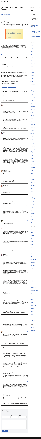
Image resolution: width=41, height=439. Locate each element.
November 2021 (33, 47)
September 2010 (33, 185)
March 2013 (32, 140)
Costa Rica (32, 244)
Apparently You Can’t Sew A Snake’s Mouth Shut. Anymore (35, 28)
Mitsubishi (32, 277)
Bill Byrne (4, 254)
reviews (32, 299)
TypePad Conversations (34, 318)
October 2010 (32, 183)
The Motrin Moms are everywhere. (5, 14)
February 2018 (33, 84)
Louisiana (32, 269)
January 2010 (32, 197)
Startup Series (33, 308)
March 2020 (32, 60)
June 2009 (32, 207)
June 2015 (32, 100)
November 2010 (33, 182)
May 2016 (32, 94)
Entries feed (32, 327)
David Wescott (5, 185)
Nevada (32, 283)
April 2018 (32, 81)
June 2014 (32, 118)
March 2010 (32, 194)
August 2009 (32, 204)
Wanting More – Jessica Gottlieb (35, 37)
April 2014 (32, 121)
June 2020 (32, 57)
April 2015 (32, 103)
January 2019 (32, 72)
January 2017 (32, 91)
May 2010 (32, 191)
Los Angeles (32, 268)
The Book (32, 314)
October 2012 (32, 148)
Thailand (32, 312)
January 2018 (32, 85)
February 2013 (33, 142)
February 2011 (33, 177)
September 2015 (33, 97)
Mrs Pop (4, 347)
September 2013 (33, 131)
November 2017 (33, 87)
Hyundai (32, 254)
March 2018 (32, 82)
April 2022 (32, 45)
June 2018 (32, 78)
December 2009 (33, 198)
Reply (27, 96)
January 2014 (32, 125)
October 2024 (32, 44)
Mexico (32, 274)
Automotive (32, 235)
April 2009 (32, 210)
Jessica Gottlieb (33, 31)
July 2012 (32, 152)
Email (11, 415)
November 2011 (33, 164)
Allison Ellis (5, 331)
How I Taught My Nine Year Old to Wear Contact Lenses (35, 32)
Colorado (32, 241)
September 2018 (33, 76)
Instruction (32, 257)
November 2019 (33, 63)
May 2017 (32, 90)
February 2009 (33, 213)
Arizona (32, 232)
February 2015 (33, 106)
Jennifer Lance (5, 220)
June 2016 (32, 93)
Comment (3, 419)
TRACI (4, 132)
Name (3, 415)
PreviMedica (32, 296)
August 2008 (32, 222)
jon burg (4, 227)
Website (20, 415)
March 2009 (32, 212)
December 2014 (33, 109)
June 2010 (32, 189)
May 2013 (32, 137)
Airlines (32, 229)
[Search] (39, 7)
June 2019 (32, 66)
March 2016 (32, 96)
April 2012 (32, 157)
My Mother (32, 281)
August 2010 (32, 186)
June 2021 (32, 48)
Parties (31, 293)
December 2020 (33, 51)
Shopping (32, 302)
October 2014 (32, 112)
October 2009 (32, 201)
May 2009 (32, 209)
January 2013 (32, 143)
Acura (31, 228)
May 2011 (32, 173)
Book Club (32, 238)
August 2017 (32, 88)
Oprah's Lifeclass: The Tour (34, 290)
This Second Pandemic (34, 21)
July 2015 (32, 99)
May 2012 (32, 155)
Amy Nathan (5, 170)
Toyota (31, 315)
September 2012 (33, 149)
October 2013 (32, 130)
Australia (32, 234)
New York (32, 284)
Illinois (31, 256)
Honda (31, 253)
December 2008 (33, 216)
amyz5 (4, 104)
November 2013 (33, 128)
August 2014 (32, 115)
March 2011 (32, 176)
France (31, 250)
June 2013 (32, 136)
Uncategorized (33, 320)
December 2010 (33, 180)
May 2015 (32, 102)
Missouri (32, 275)
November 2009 (33, 200)
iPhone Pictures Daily (33, 259)
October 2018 (32, 75)
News (31, 286)
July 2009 (32, 206)
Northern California (33, 287)
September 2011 (33, 167)
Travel (31, 317)
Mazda (31, 271)
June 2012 (32, 154)
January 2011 (32, 179)
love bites (4, 394)
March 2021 (32, 50)
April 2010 (32, 192)
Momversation (33, 278)
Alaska (31, 231)
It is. (1, 54)
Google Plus (32, 251)
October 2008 (32, 219)
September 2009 (33, 203)
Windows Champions (33, 321)
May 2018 (32, 79)
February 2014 (33, 124)
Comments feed (33, 328)
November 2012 (33, 146)
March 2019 (32, 69)
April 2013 (32, 139)
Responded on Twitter (4, 73)
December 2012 (33, 145)
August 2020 (32, 54)
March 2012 (32, 158)
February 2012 (33, 160)
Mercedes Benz (33, 272)
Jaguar (31, 260)
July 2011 (32, 170)
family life (32, 247)
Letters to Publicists (33, 265)
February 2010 (33, 195)
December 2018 (33, 73)
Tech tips (32, 311)
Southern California (33, 305)
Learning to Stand (33, 14)
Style (31, 309)
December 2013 (33, 127)
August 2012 (32, 151)
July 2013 (32, 134)
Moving (32, 280)
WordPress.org (33, 330)
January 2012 (32, 161)
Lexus (31, 266)
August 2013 (32, 133)
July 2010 (32, 188)
